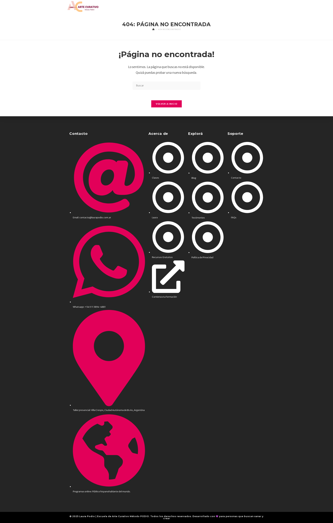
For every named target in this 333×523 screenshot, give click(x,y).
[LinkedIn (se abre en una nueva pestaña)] (263, 6)
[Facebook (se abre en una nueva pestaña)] (253, 6)
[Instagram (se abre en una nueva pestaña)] (258, 6)
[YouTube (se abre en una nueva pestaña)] (269, 6)
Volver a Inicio (166, 103)
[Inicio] (153, 29)
